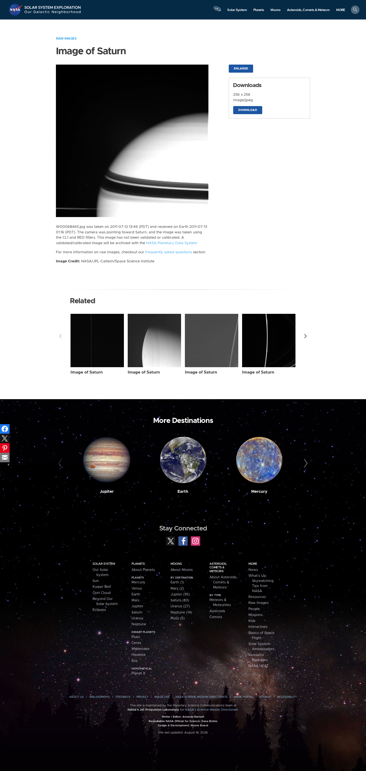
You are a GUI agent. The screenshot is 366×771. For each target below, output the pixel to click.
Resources (257, 597)
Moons (176, 563)
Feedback (123, 697)
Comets (215, 617)
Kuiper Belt (102, 586)
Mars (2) (177, 588)
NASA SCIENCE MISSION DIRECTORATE (202, 697)
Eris (134, 661)
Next (305, 336)
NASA (16, 9)
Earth (182, 492)
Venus (137, 588)
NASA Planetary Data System (171, 243)
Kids (251, 621)
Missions (255, 615)
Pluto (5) (178, 618)
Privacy (142, 697)
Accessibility (287, 697)
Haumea (138, 654)
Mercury (259, 492)
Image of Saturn (87, 372)
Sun (96, 581)
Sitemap (265, 697)
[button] (340, 10)
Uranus (137, 618)
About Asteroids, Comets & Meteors (223, 582)
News (253, 570)
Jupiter (107, 492)
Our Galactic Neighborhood (52, 13)
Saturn (137, 612)
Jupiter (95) (180, 594)
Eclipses (99, 610)
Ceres (136, 643)
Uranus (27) (180, 606)
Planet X (138, 673)
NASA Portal (243, 697)
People (254, 609)
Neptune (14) (181, 612)
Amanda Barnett (193, 717)
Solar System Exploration (52, 6)
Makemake (141, 649)
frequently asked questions (168, 252)
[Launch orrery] (217, 10)
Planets (138, 563)
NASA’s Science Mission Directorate (211, 709)
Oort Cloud (102, 593)
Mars (135, 600)
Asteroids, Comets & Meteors (218, 567)
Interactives (258, 626)
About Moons (182, 570)
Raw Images (66, 38)
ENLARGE (241, 68)
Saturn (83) (180, 600)
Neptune (139, 624)
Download (247, 110)
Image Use (162, 697)
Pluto (136, 637)
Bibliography (100, 697)
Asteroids (217, 611)
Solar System (104, 563)
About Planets (143, 570)
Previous (60, 336)
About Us (76, 697)
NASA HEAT (258, 666)
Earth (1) (177, 582)
